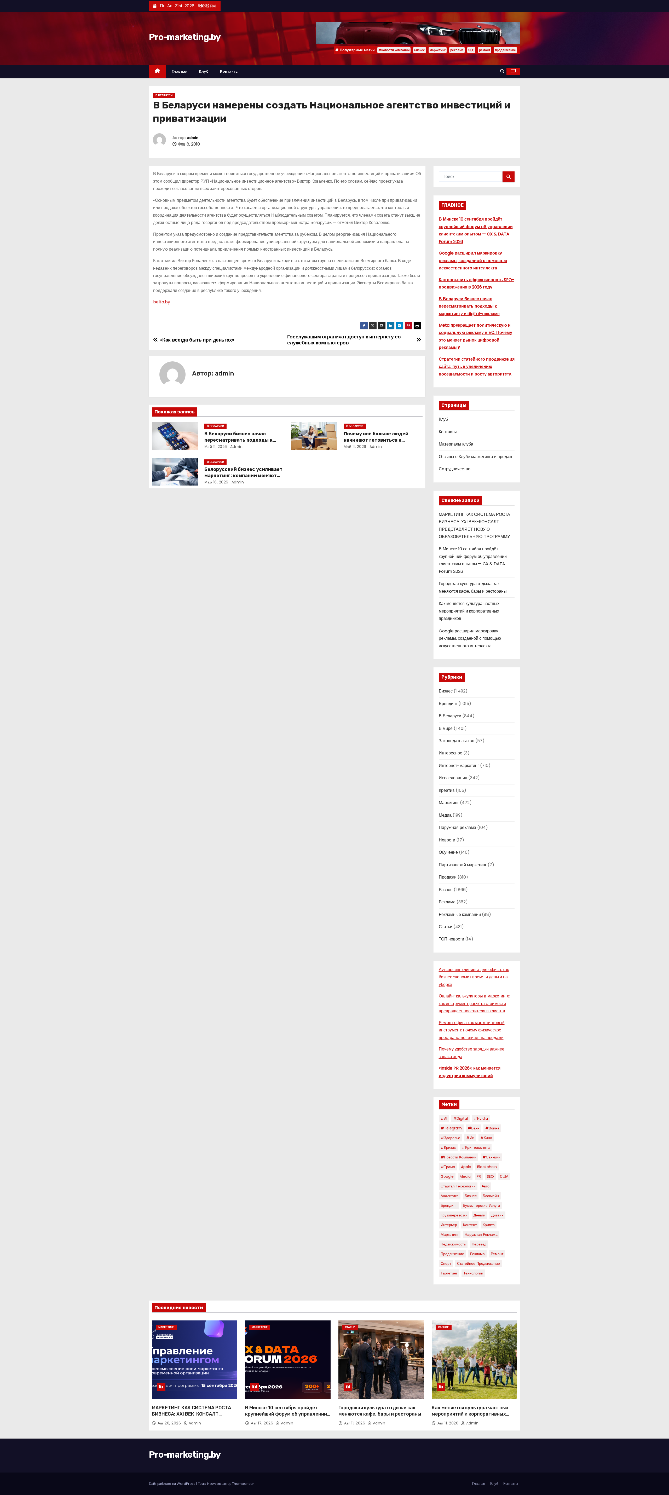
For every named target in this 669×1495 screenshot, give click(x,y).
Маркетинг (449, 803)
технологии (473, 1273)
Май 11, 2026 (215, 446)
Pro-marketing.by (184, 37)
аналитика (450, 1195)
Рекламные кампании (460, 914)
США (504, 1176)
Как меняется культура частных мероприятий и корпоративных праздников (469, 611)
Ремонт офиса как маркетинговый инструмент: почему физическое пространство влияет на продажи (472, 1030)
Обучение (448, 852)
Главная (180, 71)
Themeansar (243, 1483)
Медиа (445, 815)
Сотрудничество (454, 469)
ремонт (484, 50)
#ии (470, 1137)
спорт (446, 1263)
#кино (486, 1137)
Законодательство (456, 741)
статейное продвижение (478, 1263)
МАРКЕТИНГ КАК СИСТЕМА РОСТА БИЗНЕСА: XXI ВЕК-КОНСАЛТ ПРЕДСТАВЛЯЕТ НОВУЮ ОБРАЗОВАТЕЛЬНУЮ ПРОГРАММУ (191, 1417)
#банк (473, 1128)
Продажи (448, 877)
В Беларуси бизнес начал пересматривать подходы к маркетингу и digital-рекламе (240, 440)
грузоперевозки (454, 1215)
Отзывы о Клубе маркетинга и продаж (475, 457)
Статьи (445, 927)
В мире (446, 728)
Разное (446, 890)
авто (485, 1186)
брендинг (449, 1205)
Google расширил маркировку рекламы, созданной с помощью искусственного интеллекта (473, 260)
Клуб (204, 71)
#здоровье (450, 1137)
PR (479, 1176)
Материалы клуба (456, 444)
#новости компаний (394, 50)
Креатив (447, 790)
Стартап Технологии (458, 1186)
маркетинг (438, 50)
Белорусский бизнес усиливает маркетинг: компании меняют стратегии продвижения (243, 475)
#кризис (448, 1147)
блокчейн (491, 1195)
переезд (479, 1244)
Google (447, 1176)
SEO (471, 50)
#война (492, 1128)
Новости (447, 840)
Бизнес (446, 691)
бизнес (419, 50)
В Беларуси (163, 95)
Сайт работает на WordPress (172, 1483)
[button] (502, 71)
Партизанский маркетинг (463, 865)
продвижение (505, 50)
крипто (489, 1224)
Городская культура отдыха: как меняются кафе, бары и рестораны (379, 1411)
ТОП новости (451, 939)
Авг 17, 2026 (262, 1423)
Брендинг (448, 704)
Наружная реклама (457, 827)
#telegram (451, 1128)
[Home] (157, 71)
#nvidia (481, 1118)
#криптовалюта (476, 1147)
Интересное (450, 753)
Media (465, 1176)
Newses (214, 1483)
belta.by (161, 302)
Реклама (447, 902)
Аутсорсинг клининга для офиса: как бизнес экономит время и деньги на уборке (474, 977)
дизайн (497, 1215)
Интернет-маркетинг (459, 766)
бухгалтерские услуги (481, 1205)
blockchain (487, 1166)
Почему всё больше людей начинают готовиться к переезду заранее (376, 440)
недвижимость (453, 1244)
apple (466, 1166)
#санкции (491, 1157)
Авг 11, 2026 (355, 1423)
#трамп (448, 1166)
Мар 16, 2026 (216, 482)
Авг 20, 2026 (170, 1423)
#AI (444, 1118)
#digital (460, 1118)
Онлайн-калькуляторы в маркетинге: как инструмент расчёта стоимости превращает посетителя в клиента (474, 1003)
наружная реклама (481, 1234)
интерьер (449, 1224)
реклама (457, 50)
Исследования (453, 778)
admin (192, 138)
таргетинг (449, 1273)
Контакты (229, 71)
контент (470, 1224)
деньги (479, 1215)
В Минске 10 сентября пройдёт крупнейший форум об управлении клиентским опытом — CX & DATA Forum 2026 (286, 1417)
